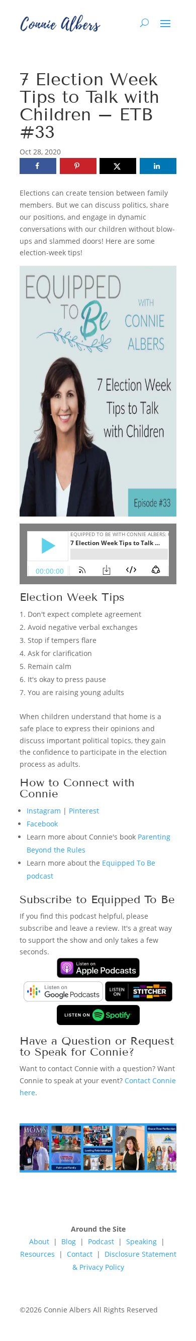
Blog (68, 1241)
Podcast (101, 1241)
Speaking (142, 1241)
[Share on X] (118, 166)
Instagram (44, 810)
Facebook (42, 823)
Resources (37, 1254)
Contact (79, 1254)
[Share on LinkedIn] (158, 166)
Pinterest (84, 810)
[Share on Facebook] (38, 166)
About (39, 1241)
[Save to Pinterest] (78, 166)
